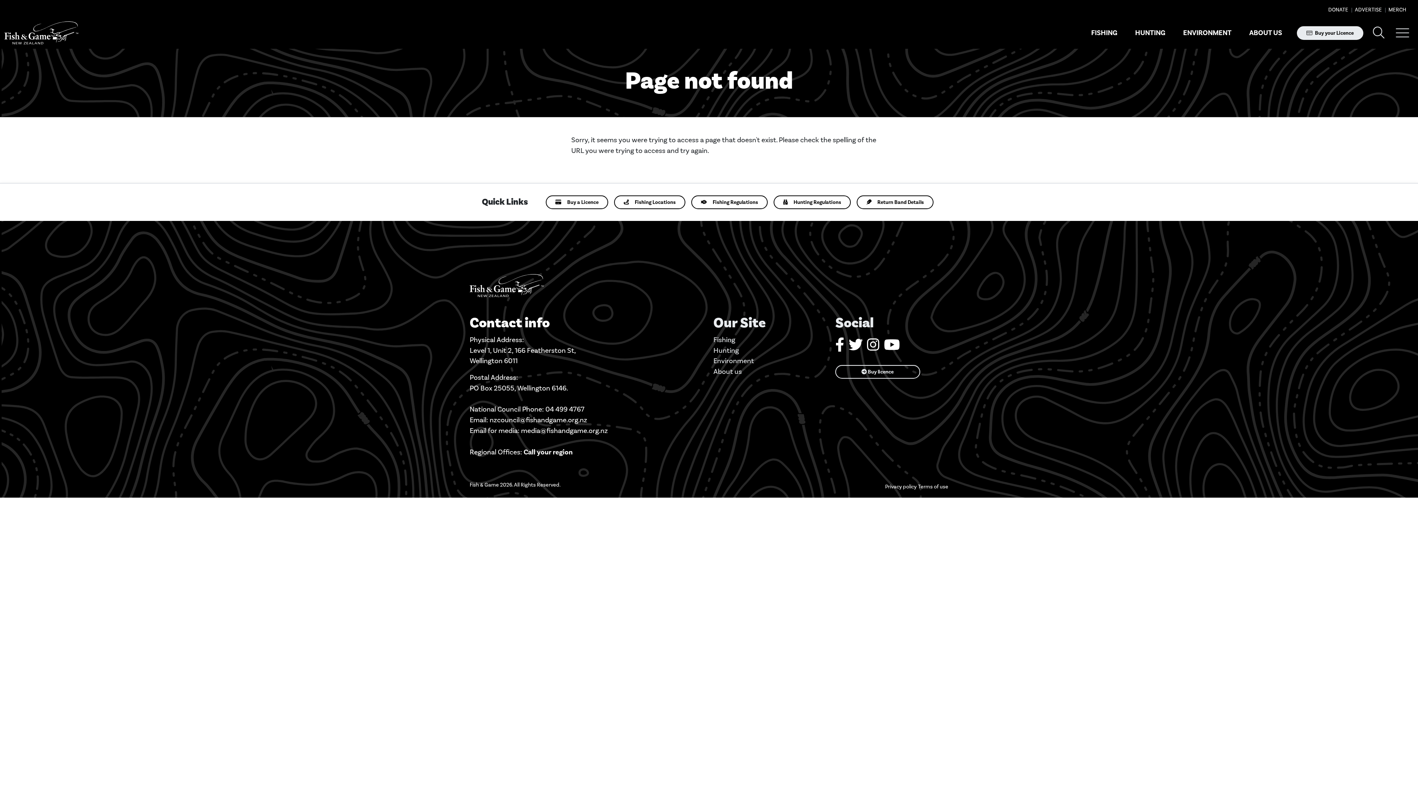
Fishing (1104, 32)
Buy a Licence (583, 202)
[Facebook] (839, 347)
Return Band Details (900, 202)
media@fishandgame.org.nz (564, 430)
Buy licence (880, 372)
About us (1265, 32)
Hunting (1150, 32)
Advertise (1368, 10)
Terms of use (933, 487)
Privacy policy (901, 487)
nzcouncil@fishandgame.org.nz (538, 420)
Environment (1207, 32)
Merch (1396, 10)
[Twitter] (856, 347)
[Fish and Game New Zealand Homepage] (41, 33)
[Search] (1378, 33)
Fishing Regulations (735, 202)
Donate (1338, 10)
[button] (1402, 33)
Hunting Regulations (817, 202)
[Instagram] (873, 347)
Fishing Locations (655, 202)
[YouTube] (892, 347)
